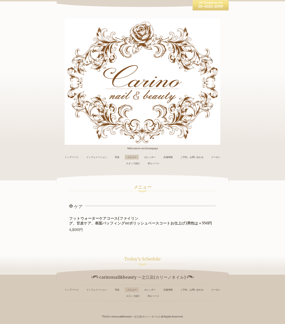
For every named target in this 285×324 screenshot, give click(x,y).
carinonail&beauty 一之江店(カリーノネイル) (134, 316)
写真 (117, 157)
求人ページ (153, 163)
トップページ (72, 157)
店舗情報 (168, 157)
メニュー (131, 157)
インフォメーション (96, 157)
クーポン (216, 157)
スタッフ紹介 (133, 163)
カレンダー (150, 157)
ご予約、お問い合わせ (192, 157)
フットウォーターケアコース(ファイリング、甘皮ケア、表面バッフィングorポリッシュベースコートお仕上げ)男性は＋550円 (140, 220)
